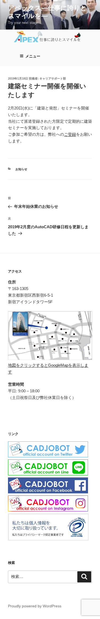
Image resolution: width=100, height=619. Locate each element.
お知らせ (21, 169)
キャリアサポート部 (52, 78)
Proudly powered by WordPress (34, 606)
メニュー (32, 56)
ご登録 (70, 134)
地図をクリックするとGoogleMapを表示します (48, 368)
